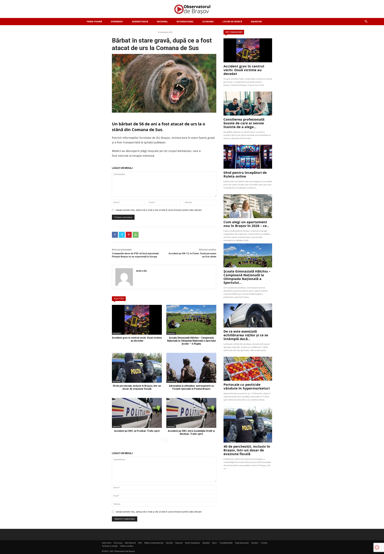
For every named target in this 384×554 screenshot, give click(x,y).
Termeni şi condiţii (110, 546)
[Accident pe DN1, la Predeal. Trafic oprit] (137, 413)
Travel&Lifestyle (226, 543)
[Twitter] (122, 235)
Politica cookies (126, 546)
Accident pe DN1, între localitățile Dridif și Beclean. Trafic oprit (191, 432)
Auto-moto (106, 543)
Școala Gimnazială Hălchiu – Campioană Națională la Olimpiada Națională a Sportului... (247, 277)
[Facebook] (115, 235)
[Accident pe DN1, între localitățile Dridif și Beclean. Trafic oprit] (191, 413)
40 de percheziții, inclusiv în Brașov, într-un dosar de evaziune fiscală (137, 387)
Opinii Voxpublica (192, 543)
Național (179, 543)
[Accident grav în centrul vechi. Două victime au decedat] (137, 320)
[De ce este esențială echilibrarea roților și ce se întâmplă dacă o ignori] (248, 315)
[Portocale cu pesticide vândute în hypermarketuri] (248, 369)
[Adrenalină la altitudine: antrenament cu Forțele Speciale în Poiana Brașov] (191, 368)
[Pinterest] (129, 235)
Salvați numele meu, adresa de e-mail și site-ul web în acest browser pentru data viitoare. (159, 210)
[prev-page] (161, 440)
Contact (264, 543)
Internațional (130, 543)
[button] (366, 21)
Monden (169, 543)
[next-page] (166, 440)
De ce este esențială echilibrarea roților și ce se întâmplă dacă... (246, 335)
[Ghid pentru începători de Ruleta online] (248, 157)
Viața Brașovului (242, 543)
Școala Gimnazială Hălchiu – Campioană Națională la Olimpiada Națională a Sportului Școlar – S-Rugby (191, 340)
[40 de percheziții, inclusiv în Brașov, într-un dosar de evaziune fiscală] (137, 368)
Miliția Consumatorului (154, 543)
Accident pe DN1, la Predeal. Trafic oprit (137, 431)
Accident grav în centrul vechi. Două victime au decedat (137, 339)
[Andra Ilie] (124, 277)
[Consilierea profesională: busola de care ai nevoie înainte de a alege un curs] (248, 104)
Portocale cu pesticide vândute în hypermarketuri (247, 386)
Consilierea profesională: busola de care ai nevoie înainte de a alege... (244, 123)
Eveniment (117, 333)
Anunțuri (254, 543)
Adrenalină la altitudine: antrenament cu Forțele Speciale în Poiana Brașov (191, 387)
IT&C (140, 543)
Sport (214, 543)
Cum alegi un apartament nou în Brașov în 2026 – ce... (246, 224)
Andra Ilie (141, 270)
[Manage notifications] (377, 547)
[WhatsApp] (136, 235)
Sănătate (206, 543)
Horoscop (118, 543)
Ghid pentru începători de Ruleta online (245, 174)
